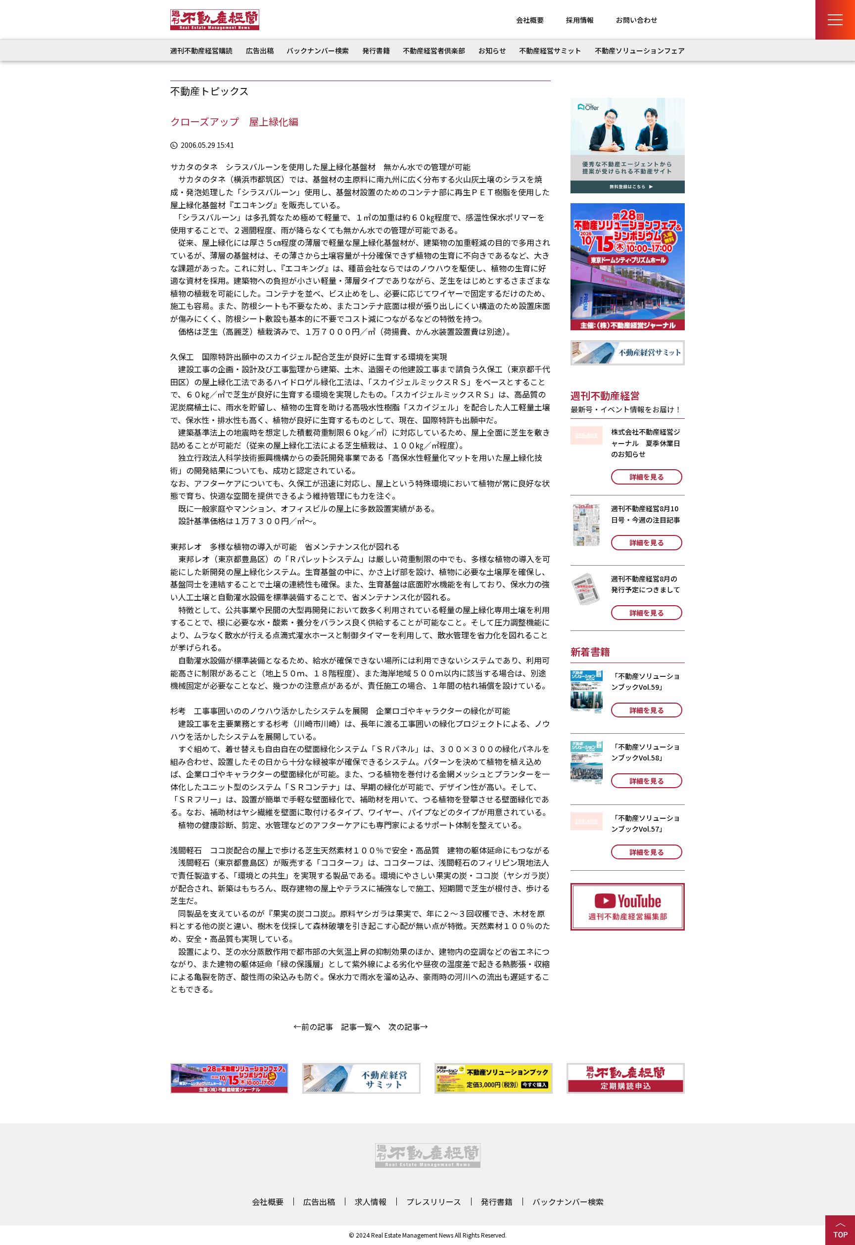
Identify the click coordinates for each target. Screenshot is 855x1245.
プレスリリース (433, 1201)
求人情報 (370, 1201)
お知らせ (492, 50)
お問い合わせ (637, 20)
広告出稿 (260, 50)
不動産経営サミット (550, 50)
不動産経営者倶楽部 (434, 50)
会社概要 (530, 20)
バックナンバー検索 (317, 50)
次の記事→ (408, 1026)
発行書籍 (376, 50)
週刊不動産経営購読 (201, 50)
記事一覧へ (360, 1026)
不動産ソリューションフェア (640, 50)
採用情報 (580, 20)
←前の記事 (313, 1026)
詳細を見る (646, 477)
